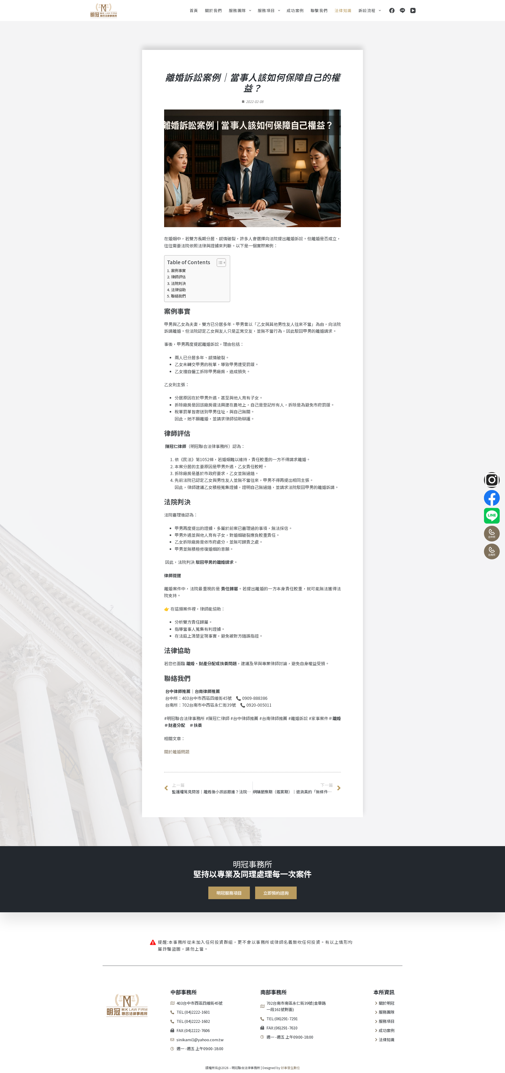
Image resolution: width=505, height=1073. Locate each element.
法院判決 (178, 283)
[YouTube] (413, 10)
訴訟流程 (367, 10)
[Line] (402, 10)
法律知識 (343, 10)
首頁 (194, 10)
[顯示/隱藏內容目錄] (219, 262)
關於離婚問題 (176, 751)
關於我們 (213, 10)
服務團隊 (237, 10)
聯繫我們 (319, 10)
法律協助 (178, 289)
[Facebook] (392, 10)
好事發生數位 (290, 1067)
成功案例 (295, 10)
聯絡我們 (178, 296)
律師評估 (178, 276)
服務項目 (266, 10)
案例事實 (178, 270)
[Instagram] (492, 480)
